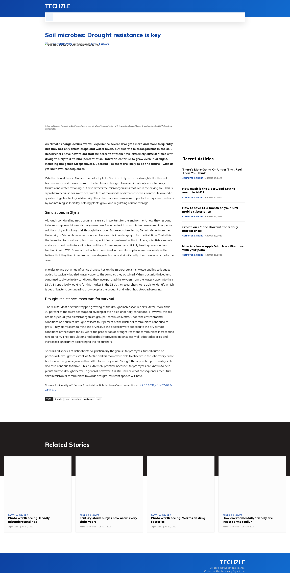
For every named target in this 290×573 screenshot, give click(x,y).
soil (99, 399)
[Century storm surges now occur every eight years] (109, 483)
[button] (49, 17)
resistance (89, 399)
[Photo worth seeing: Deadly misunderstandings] (37, 483)
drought (58, 399)
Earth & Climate (18, 515)
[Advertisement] (213, 92)
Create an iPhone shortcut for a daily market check (210, 229)
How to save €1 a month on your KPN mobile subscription (210, 209)
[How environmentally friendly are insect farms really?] (252, 483)
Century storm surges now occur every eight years (108, 520)
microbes (76, 399)
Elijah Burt (13, 526)
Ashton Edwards (88, 526)
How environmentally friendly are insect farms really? (248, 520)
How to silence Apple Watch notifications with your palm (213, 248)
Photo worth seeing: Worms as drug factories (178, 520)
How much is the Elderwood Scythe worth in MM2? (208, 190)
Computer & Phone (192, 178)
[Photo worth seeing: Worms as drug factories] (180, 483)
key (67, 399)
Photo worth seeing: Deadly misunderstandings (29, 520)
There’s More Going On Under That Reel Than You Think (212, 171)
